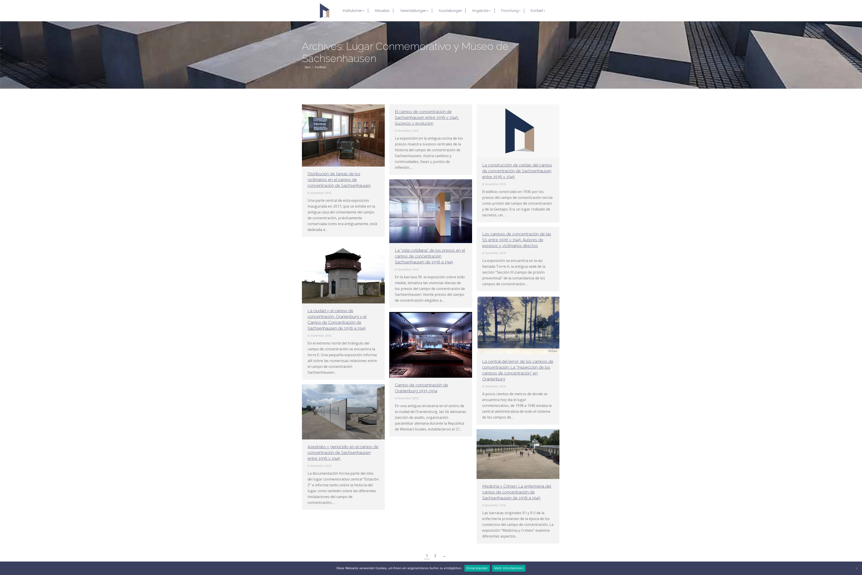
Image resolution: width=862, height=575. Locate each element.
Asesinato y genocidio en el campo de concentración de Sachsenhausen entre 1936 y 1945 (343, 452)
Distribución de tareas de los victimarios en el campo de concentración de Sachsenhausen (339, 179)
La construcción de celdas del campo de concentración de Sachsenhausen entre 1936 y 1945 (517, 171)
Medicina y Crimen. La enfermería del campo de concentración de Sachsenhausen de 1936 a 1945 (516, 492)
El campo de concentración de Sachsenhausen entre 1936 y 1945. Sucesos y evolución (427, 117)
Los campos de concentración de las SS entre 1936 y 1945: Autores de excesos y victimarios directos (516, 240)
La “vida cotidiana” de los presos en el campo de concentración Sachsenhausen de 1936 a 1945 (430, 256)
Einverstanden (477, 568)
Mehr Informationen (508, 568)
